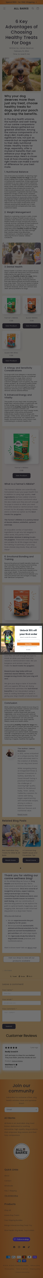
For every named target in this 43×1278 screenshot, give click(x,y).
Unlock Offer (28, 644)
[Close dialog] (41, 627)
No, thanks (28, 649)
